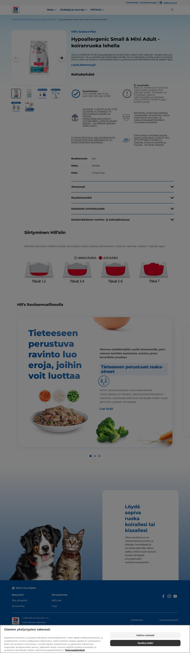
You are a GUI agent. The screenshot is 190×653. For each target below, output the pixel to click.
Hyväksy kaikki (145, 643)
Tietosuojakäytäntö (75, 650)
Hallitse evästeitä (145, 635)
